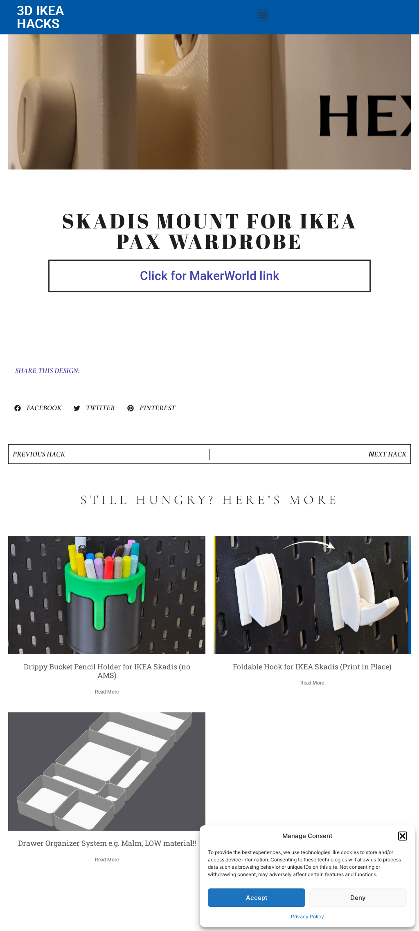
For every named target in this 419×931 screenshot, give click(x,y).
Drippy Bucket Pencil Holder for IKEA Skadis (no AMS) (107, 671)
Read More (107, 692)
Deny (358, 898)
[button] (403, 836)
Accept (257, 898)
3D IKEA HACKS (40, 17)
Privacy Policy (307, 916)
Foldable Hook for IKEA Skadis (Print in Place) (312, 666)
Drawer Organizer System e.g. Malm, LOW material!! (107, 843)
